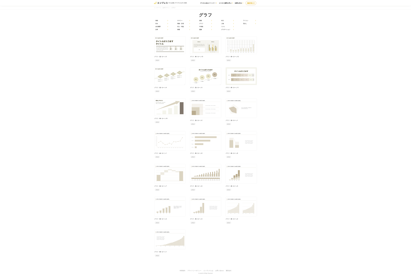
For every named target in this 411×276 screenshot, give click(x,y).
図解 (200, 29)
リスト (223, 26)
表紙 (156, 20)
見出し (245, 23)
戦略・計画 (180, 23)
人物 (222, 23)
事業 (178, 29)
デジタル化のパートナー (208, 3)
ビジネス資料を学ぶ (225, 3)
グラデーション (225, 29)
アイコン (245, 20)
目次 (156, 23)
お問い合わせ (219, 270)
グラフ (201, 23)
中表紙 (201, 26)
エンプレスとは (208, 270)
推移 (200, 20)
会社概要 (158, 26)
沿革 (156, 29)
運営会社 (228, 270)
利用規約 (182, 270)
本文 (222, 20)
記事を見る (238, 3)
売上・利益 (180, 26)
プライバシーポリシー (194, 270)
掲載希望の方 (251, 3)
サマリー (179, 20)
